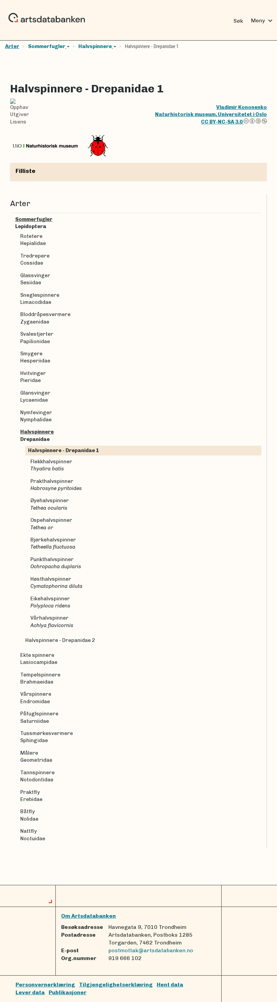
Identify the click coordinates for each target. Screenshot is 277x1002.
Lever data (30, 992)
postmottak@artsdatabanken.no (150, 950)
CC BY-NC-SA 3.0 (222, 122)
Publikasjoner (67, 992)
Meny (262, 21)
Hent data (170, 984)
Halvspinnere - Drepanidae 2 (60, 640)
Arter (12, 46)
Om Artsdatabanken (88, 916)
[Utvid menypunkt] (258, 219)
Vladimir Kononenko (241, 107)
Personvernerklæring (45, 984)
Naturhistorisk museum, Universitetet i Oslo (211, 114)
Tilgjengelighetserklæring (116, 984)
